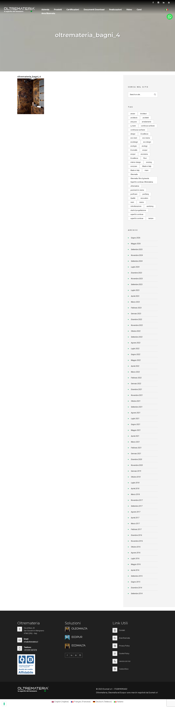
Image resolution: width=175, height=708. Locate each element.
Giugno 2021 (135, 424)
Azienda (45, 9)
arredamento (146, 122)
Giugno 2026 (135, 238)
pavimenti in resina (137, 190)
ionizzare (133, 166)
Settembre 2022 (136, 337)
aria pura (133, 122)
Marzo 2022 (135, 372)
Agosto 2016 (135, 553)
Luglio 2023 (135, 290)
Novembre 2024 (137, 255)
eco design (147, 142)
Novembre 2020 (137, 465)
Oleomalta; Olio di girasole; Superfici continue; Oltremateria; (141, 180)
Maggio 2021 (136, 430)
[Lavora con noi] (135, 663)
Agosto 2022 (135, 343)
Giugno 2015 (135, 582)
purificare (133, 194)
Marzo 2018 (135, 494)
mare (146, 170)
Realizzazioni (115, 9)
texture (150, 218)
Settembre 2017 (136, 506)
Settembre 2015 (136, 576)
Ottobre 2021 (135, 401)
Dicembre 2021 (136, 389)
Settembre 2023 (136, 284)
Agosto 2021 (135, 413)
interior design (135, 162)
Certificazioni (72, 9)
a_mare (133, 126)
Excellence (134, 158)
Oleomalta (134, 174)
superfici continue (136, 214)
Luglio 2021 (135, 419)
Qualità (132, 198)
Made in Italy (146, 166)
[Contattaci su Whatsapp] (170, 19)
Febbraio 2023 (136, 308)
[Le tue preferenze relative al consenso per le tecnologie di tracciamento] (4, 704)
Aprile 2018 (135, 488)
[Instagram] (158, 2)
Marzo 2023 (135, 302)
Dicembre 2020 (136, 459)
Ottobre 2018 (135, 477)
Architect (143, 114)
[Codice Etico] (135, 669)
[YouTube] (168, 2)
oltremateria (134, 186)
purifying (145, 194)
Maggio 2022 (136, 360)
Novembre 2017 (137, 500)
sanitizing (150, 206)
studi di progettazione (138, 210)
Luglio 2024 (135, 267)
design (132, 134)
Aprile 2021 (135, 436)
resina (141, 202)
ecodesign (134, 142)
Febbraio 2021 (136, 448)
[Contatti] (135, 632)
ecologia (133, 146)
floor (145, 158)
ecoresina (144, 154)
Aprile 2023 (135, 296)
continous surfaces (148, 126)
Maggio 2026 (136, 244)
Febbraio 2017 (136, 529)
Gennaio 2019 (136, 471)
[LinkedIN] (163, 2)
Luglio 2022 (135, 349)
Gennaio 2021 (136, 454)
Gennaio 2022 (136, 384)
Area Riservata (48, 13)
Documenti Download (94, 9)
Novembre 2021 (137, 395)
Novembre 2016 (137, 541)
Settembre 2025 (136, 249)
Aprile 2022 (135, 366)
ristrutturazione (135, 206)
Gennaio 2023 (136, 314)
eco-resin (133, 138)
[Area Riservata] (135, 639)
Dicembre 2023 (136, 273)
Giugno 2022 (135, 354)
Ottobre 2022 (135, 331)
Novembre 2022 (137, 325)
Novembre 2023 (137, 279)
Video (129, 9)
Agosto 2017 (135, 512)
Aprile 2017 (135, 518)
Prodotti (58, 9)
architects (133, 118)
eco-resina (146, 138)
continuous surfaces (137, 130)
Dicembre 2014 (136, 588)
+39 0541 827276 (30, 650)
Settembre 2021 (136, 407)
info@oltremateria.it (31, 642)
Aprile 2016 (135, 570)
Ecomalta (133, 150)
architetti (146, 118)
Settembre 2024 (136, 261)
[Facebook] (153, 2)
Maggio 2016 (136, 564)
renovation (144, 198)
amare (132, 114)
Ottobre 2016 (135, 547)
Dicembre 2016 (136, 535)
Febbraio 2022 (136, 378)
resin (132, 202)
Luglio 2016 (135, 558)
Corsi (139, 9)
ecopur (144, 150)
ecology (144, 146)
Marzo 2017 (135, 523)
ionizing (149, 162)
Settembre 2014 (136, 593)
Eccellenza (144, 134)
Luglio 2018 (135, 483)
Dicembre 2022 (136, 319)
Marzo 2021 (135, 442)
